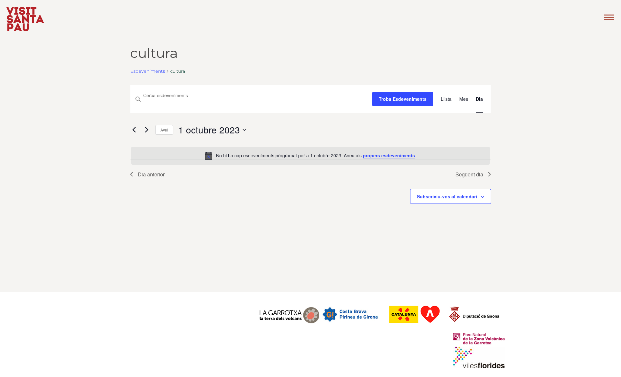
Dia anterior (151, 174)
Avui (164, 129)
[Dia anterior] (134, 130)
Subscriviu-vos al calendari (447, 196)
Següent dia (469, 174)
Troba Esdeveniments (403, 99)
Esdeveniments (147, 71)
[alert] (310, 156)
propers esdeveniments (389, 155)
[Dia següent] (146, 130)
